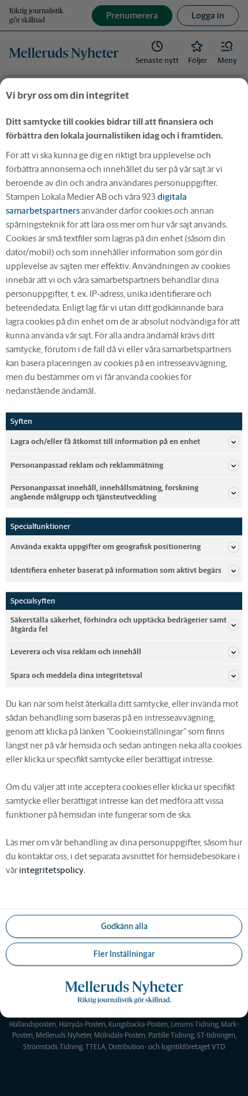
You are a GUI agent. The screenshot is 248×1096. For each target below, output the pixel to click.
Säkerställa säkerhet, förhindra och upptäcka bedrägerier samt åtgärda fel (118, 625)
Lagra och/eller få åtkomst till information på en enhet (105, 441)
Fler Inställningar (124, 954)
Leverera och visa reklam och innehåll (75, 652)
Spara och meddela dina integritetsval (76, 676)
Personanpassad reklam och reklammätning (86, 465)
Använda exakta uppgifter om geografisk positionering (105, 546)
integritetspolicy (51, 870)
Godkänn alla (124, 926)
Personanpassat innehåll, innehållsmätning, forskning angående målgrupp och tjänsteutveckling (104, 492)
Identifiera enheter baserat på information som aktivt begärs (115, 570)
